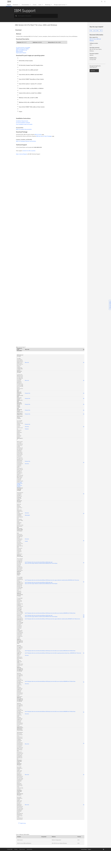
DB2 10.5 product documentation (24, 129)
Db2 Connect (20, 840)
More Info (27, 743)
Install (26, 541)
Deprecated (27, 515)
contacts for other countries (28, 150)
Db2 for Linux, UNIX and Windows (24, 843)
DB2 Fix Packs (38, 134)
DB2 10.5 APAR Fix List (21, 50)
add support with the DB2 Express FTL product (19, 484)
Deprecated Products (21, 52)
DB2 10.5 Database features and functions (26, 141)
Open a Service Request (21, 154)
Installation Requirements (22, 121)
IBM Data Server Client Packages (44, 136)
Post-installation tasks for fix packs (24, 124)
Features (27, 428)
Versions (27, 655)
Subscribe (93, 70)
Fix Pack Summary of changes (23, 47)
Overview (27, 426)
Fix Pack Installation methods (23, 122)
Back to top (23, 823)
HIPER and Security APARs (22, 48)
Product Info (27, 393)
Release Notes (19, 51)
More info (27, 362)
